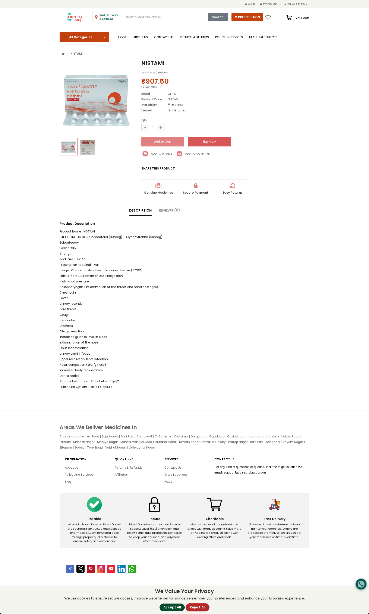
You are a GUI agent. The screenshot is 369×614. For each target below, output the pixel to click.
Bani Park (127, 436)
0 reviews (162, 72)
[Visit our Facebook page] (70, 569)
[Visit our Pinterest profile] (91, 569)
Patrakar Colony (214, 442)
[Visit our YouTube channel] (111, 569)
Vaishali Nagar (115, 447)
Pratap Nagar (238, 442)
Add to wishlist (162, 154)
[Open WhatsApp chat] (361, 584)
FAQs (168, 482)
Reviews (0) (169, 210)
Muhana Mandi (166, 442)
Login (251, 4)
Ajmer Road (90, 436)
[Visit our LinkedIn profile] (121, 569)
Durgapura (198, 436)
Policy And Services (79, 474)
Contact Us (172, 467)
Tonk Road (95, 447)
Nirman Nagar (189, 442)
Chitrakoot (144, 436)
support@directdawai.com (245, 472)
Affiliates (121, 474)
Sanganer (273, 442)
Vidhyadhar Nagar (142, 447)
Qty (144, 120)
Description (140, 210)
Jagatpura (254, 436)
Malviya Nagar (107, 442)
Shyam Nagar (293, 442)
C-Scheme (163, 436)
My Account (270, 4)
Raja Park (257, 442)
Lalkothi (65, 442)
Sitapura (66, 447)
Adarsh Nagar (69, 436)
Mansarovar (129, 442)
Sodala (80, 447)
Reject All (197, 607)
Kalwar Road (290, 436)
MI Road (146, 442)
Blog (68, 482)
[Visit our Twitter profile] (80, 569)
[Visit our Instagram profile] (101, 569)
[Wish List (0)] (268, 18)
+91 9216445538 (296, 4)
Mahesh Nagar (84, 442)
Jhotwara (272, 436)
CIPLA (172, 94)
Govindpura (236, 436)
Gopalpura (217, 436)
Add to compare (197, 154)
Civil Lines (181, 436)
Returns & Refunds (128, 467)
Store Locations (175, 474)
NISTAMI (76, 53)
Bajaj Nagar (110, 436)
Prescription (248, 17)
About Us (71, 467)
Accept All (172, 607)
